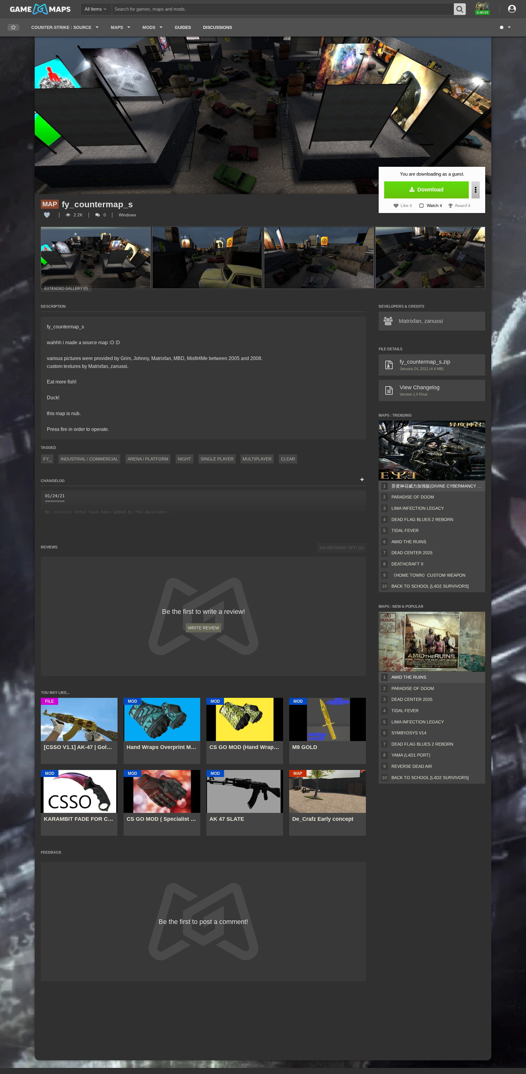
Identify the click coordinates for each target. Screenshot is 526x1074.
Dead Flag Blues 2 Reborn (422, 519)
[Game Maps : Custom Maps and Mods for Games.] (40, 8)
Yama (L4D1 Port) (410, 755)
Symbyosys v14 (408, 732)
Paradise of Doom (412, 497)
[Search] (460, 9)
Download (430, 190)
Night (184, 459)
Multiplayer (257, 459)
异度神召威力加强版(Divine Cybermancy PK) (437, 486)
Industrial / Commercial (89, 459)
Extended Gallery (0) (66, 288)
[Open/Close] (362, 480)
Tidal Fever (405, 530)
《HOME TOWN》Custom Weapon (428, 575)
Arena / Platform (148, 459)
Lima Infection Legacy (417, 508)
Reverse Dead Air (411, 766)
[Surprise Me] (505, 27)
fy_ (47, 459)
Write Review (203, 627)
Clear (288, 459)
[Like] (47, 214)
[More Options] (476, 189)
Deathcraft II (407, 563)
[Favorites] (13, 27)
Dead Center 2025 (412, 552)
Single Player (217, 459)
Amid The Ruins (408, 541)
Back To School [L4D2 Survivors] (430, 586)
